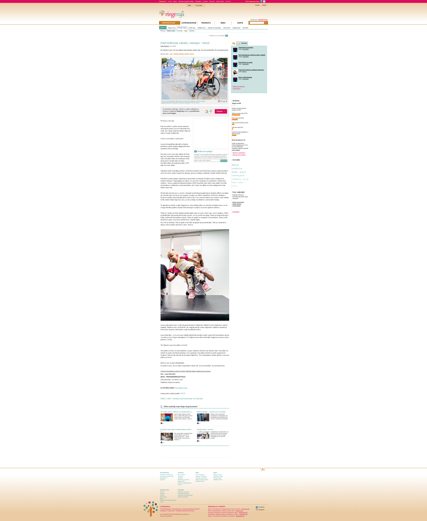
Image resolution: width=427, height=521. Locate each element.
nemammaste (236, 206)
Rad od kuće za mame (246, 62)
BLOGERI (245, 27)
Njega (185, 30)
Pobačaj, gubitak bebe (184, 483)
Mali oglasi (198, 1)
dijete (243, 172)
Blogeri (175, 1)
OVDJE (183, 393)
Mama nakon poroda (202, 479)
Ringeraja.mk (243, 514)
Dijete (240, 23)
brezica (239, 204)
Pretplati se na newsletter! (217, 35)
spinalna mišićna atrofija (181, 54)
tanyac (244, 71)
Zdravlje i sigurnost (201, 478)
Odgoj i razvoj (171, 27)
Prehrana (162, 30)
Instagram (261, 509)
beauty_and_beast (238, 202)
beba (235, 172)
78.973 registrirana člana (252, 1)
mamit (234, 204)
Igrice (161, 498)
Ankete (264, 5)
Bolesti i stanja (171, 30)
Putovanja (212, 1)
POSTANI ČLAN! (263, 19)
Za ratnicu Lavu (181, 388)
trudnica (237, 168)
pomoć (192, 54)
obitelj (234, 186)
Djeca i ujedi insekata (245, 77)
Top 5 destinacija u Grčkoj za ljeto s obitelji (252, 55)
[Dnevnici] (239, 44)
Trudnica (180, 476)
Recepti (162, 493)
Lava (171, 54)
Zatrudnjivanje (188, 23)
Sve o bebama (200, 474)
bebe (234, 182)
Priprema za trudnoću (166, 474)
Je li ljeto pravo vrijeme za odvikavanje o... (177, 412)
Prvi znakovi (181, 474)
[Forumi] (234, 43)
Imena (180, 484)
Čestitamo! (235, 212)
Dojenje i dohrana (201, 476)
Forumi (170, 1)
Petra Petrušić (165, 46)
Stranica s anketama (239, 153)
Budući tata (181, 481)
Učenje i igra (191, 27)
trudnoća (236, 179)
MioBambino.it (240, 516)
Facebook (261, 507)
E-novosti (228, 1)
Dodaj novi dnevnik (238, 86)
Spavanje (191, 30)
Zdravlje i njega (182, 27)
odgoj (240, 182)
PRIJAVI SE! (253, 19)
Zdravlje (162, 479)
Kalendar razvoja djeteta (214, 27)
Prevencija (179, 30)
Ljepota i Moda (220, 1)
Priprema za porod (183, 479)
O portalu (205, 1)
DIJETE (162, 27)
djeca (235, 165)
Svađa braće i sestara (205, 429)
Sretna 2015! (226, 27)
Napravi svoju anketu (239, 155)
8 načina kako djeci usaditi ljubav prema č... (176, 430)
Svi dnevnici (236, 88)
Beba (223, 23)
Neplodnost (163, 478)
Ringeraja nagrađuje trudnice (186, 1)
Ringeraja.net (243, 512)
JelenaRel (245, 49)
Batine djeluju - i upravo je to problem (211, 412)
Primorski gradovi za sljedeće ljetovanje (251, 70)
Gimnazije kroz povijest (246, 47)
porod (246, 179)
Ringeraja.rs (239, 511)
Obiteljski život (201, 27)
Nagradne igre (236, 27)
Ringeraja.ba (245, 509)
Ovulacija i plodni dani (166, 476)
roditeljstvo (238, 176)
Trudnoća (206, 23)
